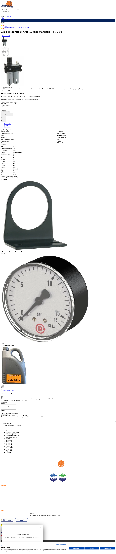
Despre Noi (11, 27)
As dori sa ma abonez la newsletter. (12, 425)
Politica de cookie (5, 492)
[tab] (7, 124)
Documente (19, 27)
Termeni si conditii (6, 488)
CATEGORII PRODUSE (8, 19)
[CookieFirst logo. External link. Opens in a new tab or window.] (2, 545)
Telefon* (3, 410)
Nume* (3, 403)
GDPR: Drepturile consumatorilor (10, 502)
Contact (27, 27)
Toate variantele (6, 36)
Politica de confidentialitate (8, 490)
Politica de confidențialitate (61, 544)
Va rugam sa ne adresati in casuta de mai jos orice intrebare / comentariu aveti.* (22, 417)
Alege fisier (24, 415)
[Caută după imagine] (110, 10)
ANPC (2, 498)
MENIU (3, 22)
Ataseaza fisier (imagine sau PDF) (10, 413)
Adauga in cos (6, 111)
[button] (1, 389)
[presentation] (1, 387)
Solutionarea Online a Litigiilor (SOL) (11, 500)
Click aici (8, 16)
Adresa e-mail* (5, 407)
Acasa (4, 27)
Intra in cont (5, 13)
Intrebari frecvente (5, 494)
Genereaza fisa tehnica (9, 390)
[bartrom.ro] (7, 8)
